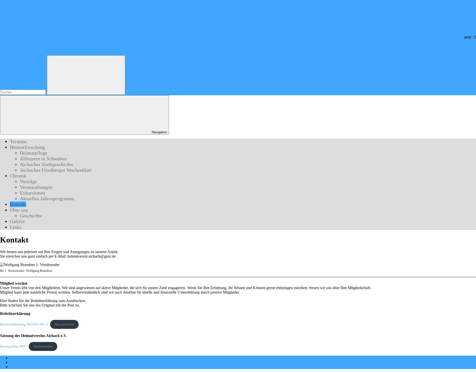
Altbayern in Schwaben (43, 158)
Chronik (18, 175)
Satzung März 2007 (13, 346)
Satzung (16, 358)
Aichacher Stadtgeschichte (46, 164)
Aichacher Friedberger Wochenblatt (56, 170)
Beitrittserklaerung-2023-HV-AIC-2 (24, 324)
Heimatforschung (27, 147)
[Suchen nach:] (23, 92)
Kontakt (18, 204)
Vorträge (28, 181)
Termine (18, 141)
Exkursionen (32, 193)
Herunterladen (64, 324)
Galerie (17, 221)
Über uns (19, 210)
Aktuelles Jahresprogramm (47, 198)
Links (15, 227)
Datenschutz (19, 367)
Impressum (18, 362)
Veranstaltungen (36, 187)
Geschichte (31, 215)
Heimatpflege (33, 153)
